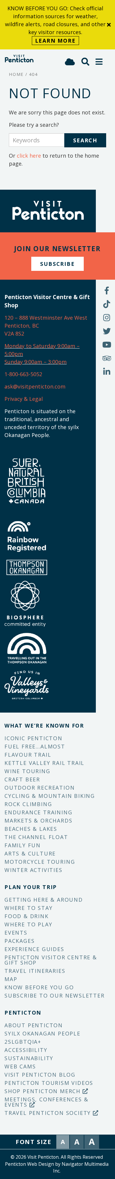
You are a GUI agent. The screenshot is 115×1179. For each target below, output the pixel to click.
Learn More (55, 40)
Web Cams (20, 1066)
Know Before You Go (39, 987)
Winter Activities (33, 869)
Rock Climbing (28, 804)
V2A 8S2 (14, 333)
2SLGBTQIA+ (22, 1041)
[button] (99, 62)
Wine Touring (27, 771)
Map (10, 979)
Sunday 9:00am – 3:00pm (35, 361)
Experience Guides (34, 949)
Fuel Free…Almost (34, 746)
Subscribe (57, 263)
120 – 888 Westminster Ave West (45, 317)
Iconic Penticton (33, 738)
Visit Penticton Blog (39, 1074)
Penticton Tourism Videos (48, 1082)
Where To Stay (28, 907)
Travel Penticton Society (48, 1112)
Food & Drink (26, 916)
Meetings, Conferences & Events (46, 1102)
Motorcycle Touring (39, 861)
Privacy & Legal (23, 398)
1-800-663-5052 (23, 374)
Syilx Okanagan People (42, 1033)
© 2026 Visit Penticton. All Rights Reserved (57, 1157)
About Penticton (33, 1025)
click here (29, 155)
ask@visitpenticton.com (34, 386)
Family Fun (22, 845)
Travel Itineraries (34, 970)
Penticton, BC (21, 325)
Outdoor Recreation (39, 787)
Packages (19, 940)
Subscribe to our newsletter (54, 995)
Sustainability (28, 1058)
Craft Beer (22, 779)
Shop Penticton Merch (43, 1091)
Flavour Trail (27, 754)
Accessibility (25, 1049)
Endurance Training (38, 812)
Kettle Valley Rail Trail (44, 762)
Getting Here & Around (43, 899)
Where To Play (28, 924)
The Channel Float (36, 837)
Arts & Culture (30, 853)
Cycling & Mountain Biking (49, 795)
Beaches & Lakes (30, 828)
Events (15, 932)
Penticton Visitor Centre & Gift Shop (50, 960)
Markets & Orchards (38, 820)
